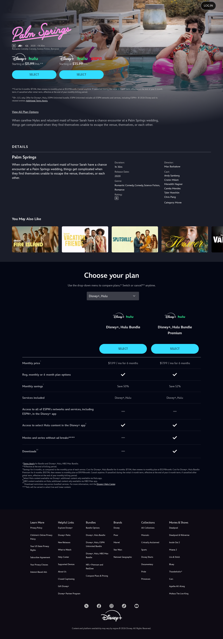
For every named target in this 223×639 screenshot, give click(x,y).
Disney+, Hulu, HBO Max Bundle (97, 555)
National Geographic (123, 557)
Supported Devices (66, 564)
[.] (86, 606)
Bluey (171, 564)
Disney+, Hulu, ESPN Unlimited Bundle (95, 544)
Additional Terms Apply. (37, 101)
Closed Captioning (66, 579)
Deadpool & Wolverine (179, 535)
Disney (117, 528)
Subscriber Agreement (40, 557)
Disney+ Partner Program (69, 593)
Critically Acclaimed (150, 542)
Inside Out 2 (174, 542)
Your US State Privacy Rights (39, 548)
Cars (171, 579)
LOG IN (208, 5)
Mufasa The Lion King (179, 593)
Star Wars (118, 550)
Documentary (147, 564)
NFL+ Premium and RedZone (94, 566)
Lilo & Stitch (174, 557)
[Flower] (185, 239)
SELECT (34, 74)
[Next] (216, 239)
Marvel (117, 542)
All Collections (148, 528)
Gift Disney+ (63, 586)
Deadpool (173, 528)
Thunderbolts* (175, 571)
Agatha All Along (177, 586)
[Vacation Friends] (85, 239)
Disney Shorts (147, 557)
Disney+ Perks (64, 535)
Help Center (63, 557)
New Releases (64, 542)
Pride (143, 571)
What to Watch (64, 550)
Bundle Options (93, 528)
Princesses (145, 579)
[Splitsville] (135, 239)
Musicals (145, 535)
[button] (70, 522)
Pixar (116, 535)
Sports (144, 550)
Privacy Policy (36, 528)
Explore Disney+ (65, 528)
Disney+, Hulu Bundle (95, 535)
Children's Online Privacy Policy (41, 537)
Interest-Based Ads (38, 572)
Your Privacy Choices (39, 564)
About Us (62, 571)
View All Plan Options (25, 112)
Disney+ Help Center (106, 484)
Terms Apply (29, 463)
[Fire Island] (35, 239)
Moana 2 (173, 550)
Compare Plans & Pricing (97, 576)
